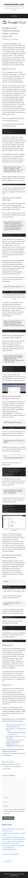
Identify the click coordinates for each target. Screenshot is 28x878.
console (15, 378)
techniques (11, 762)
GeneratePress (14, 875)
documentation (18, 72)
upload (10, 160)
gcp (5, 764)
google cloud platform (13, 764)
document (21, 139)
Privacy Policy (7, 861)
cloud (5, 762)
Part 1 (22, 713)
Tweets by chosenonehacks (10, 854)
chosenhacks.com (14, 4)
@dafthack (13, 751)
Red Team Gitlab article (13, 690)
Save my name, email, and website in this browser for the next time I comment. (14, 811)
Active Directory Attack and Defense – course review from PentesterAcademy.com (13, 847)
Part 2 (7, 715)
